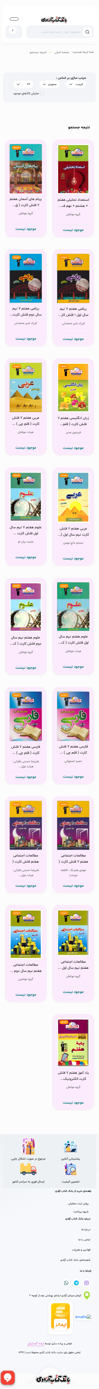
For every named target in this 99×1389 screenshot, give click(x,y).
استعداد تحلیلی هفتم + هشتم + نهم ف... (73, 202)
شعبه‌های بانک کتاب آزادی (75, 1260)
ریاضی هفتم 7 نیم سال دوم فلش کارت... (26, 311)
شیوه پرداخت (81, 1212)
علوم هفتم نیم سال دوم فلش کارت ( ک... (25, 640)
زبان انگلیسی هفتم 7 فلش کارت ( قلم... (73, 421)
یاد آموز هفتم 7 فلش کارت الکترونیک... (73, 1075)
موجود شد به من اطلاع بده (73, 183)
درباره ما (85, 1229)
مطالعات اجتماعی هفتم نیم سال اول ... (73, 964)
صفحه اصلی (62, 52)
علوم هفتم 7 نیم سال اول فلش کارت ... (26, 530)
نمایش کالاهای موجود (26, 93)
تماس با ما (84, 1240)
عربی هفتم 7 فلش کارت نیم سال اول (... (73, 531)
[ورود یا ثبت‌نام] (14, 19)
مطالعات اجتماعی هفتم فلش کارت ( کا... (25, 859)
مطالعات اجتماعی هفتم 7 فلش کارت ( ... (73, 859)
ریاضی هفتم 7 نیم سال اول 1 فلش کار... (73, 311)
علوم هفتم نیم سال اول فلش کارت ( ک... (73, 639)
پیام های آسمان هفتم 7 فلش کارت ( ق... (26, 202)
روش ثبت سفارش (78, 1204)
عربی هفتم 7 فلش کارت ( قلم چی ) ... (25, 420)
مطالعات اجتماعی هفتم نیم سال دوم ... (26, 967)
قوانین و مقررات (81, 1250)
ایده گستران (35, 1343)
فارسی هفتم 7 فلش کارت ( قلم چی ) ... (73, 749)
